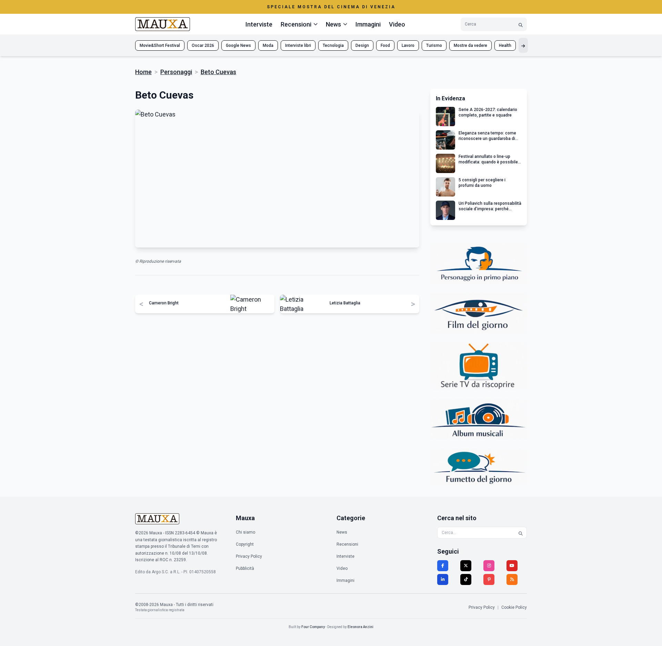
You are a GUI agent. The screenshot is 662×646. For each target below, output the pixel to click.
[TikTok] (465, 579)
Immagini (368, 24)
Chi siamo (245, 532)
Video (397, 24)
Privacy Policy (249, 556)
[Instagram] (488, 565)
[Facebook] (442, 565)
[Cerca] (521, 24)
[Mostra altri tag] (523, 45)
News (342, 532)
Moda (268, 45)
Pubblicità (245, 568)
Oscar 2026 (203, 45)
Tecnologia (333, 45)
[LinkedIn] (442, 579)
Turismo (434, 45)
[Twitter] (465, 565)
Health (505, 45)
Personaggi (176, 71)
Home (143, 71)
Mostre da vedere (470, 45)
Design (362, 45)
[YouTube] (512, 565)
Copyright (245, 544)
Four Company (313, 627)
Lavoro (408, 45)
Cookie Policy (514, 607)
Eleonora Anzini (360, 627)
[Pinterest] (488, 579)
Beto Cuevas (218, 71)
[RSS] (512, 579)
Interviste (258, 24)
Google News (238, 45)
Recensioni (347, 544)
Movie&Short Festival (160, 45)
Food (385, 45)
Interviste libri (298, 45)
